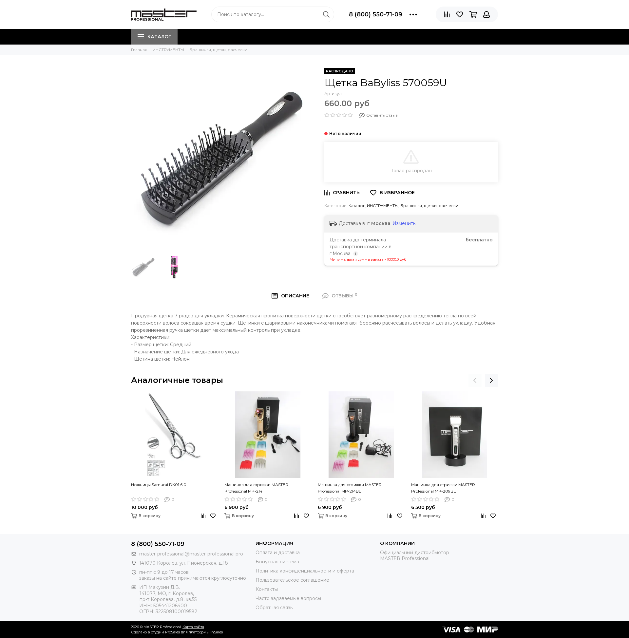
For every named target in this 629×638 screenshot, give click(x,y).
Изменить (403, 223)
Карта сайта (193, 627)
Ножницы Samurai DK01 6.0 (158, 484)
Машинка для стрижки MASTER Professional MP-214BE (350, 488)
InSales (216, 632)
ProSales (172, 632)
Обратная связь (274, 607)
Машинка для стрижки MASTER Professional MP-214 (256, 488)
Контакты (267, 589)
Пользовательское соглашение (292, 580)
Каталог (159, 37)
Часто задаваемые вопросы (288, 598)
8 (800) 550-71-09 (375, 14)
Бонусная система (277, 562)
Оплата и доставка (278, 552)
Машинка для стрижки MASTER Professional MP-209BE (443, 488)
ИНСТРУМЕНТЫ (382, 205)
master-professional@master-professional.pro (191, 554)
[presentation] (475, 380)
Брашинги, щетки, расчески (429, 205)
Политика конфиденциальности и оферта (305, 571)
